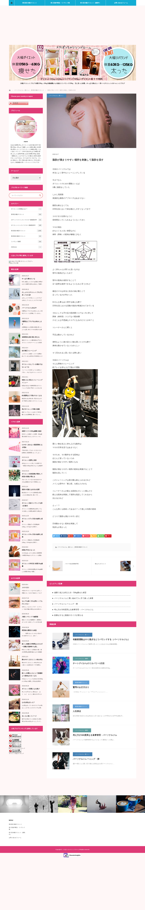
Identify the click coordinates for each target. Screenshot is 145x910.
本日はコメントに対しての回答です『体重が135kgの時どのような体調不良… (32, 466)
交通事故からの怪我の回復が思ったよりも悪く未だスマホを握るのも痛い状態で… (32, 329)
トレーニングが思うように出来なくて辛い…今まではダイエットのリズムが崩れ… (32, 372)
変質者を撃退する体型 (29, 630)
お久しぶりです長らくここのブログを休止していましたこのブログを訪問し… (32, 300)
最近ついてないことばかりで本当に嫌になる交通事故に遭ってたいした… (32, 414)
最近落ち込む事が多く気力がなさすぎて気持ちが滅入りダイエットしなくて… (32, 401)
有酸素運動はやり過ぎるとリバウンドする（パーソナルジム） (101, 639)
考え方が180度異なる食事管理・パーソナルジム (73, 610)
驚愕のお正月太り (81, 687)
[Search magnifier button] (40, 195)
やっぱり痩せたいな (28, 279)
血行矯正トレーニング (29, 350)
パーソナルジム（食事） (82, 658)
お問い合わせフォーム (121, 3)
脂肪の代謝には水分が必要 (31, 489)
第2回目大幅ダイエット (26, 236)
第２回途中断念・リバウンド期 (60, 3)
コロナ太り (25, 587)
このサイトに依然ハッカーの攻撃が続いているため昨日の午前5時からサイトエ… (32, 356)
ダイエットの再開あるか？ (26, 209)
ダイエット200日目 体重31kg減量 (32, 565)
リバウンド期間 (26, 241)
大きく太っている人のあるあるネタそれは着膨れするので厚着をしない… (32, 482)
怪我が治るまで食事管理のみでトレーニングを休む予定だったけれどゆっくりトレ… (32, 388)
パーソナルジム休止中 (29, 308)
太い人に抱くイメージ (29, 716)
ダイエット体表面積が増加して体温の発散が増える (32, 475)
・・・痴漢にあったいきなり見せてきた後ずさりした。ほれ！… (32, 634)
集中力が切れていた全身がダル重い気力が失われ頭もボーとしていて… (32, 720)
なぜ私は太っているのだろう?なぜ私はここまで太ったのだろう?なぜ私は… (32, 708)
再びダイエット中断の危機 (31, 409)
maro (26, 141)
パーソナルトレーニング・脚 (66, 604)
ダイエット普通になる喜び (31, 689)
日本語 (15, 103)
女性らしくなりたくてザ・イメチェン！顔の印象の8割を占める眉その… (32, 608)
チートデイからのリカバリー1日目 (89, 663)
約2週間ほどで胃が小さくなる (32, 395)
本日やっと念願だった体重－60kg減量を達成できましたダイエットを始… (32, 436)
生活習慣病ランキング (15, 743)
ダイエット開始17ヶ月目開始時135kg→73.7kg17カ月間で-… (30, 525)
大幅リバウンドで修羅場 (30, 617)
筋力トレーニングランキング (17, 748)
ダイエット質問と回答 (29, 460)
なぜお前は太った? (28, 702)
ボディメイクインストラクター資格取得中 (26, 220)
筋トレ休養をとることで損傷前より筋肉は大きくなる (32, 674)
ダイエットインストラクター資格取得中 (26, 225)
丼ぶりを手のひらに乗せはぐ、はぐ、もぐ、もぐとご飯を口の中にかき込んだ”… (32, 694)
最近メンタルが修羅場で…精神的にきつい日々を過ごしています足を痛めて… (32, 622)
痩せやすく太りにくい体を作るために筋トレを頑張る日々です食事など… (32, 665)
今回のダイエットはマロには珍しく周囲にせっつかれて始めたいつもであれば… (32, 593)
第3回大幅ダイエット (81, 547)
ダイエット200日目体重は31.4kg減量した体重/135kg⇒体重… (32, 570)
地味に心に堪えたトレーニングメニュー (32, 381)
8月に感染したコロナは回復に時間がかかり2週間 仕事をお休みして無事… (32, 283)
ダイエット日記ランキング (16, 753)
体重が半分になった (28, 550)
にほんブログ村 (13, 263)
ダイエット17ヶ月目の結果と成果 (32, 520)
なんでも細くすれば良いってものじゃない (32, 602)
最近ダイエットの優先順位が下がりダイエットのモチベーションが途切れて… (32, 342)
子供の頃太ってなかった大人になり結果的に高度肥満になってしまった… (32, 453)
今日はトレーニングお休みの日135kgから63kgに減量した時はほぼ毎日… (32, 680)
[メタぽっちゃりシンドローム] (72, 80)
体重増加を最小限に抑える (31, 337)
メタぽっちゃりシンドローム (71, 849)
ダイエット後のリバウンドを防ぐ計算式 (32, 504)
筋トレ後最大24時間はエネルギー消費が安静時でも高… (32, 645)
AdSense (26, 247)
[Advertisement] (72, 28)
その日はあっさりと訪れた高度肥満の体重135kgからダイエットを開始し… (32, 555)
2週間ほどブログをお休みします (32, 323)
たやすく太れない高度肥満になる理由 (32, 446)
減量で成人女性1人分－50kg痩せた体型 (70, 593)
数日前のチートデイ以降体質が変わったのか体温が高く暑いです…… (32, 494)
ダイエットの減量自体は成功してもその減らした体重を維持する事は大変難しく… (32, 511)
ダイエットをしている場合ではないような (32, 365)
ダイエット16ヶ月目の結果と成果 (32, 535)
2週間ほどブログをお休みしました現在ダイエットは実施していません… (32, 312)
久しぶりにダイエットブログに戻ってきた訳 (32, 293)
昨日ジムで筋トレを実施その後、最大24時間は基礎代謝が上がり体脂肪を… (32, 652)
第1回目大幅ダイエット (29, 3)
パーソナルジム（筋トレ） (56, 95)
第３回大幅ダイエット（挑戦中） (90, 3)
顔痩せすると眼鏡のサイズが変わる (68, 615)
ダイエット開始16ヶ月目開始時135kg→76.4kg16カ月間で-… (30, 541)
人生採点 (77, 711)
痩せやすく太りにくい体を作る (32, 659)
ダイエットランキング (15, 738)
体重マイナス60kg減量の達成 (31, 431)
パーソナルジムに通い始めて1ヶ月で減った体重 (73, 598)
